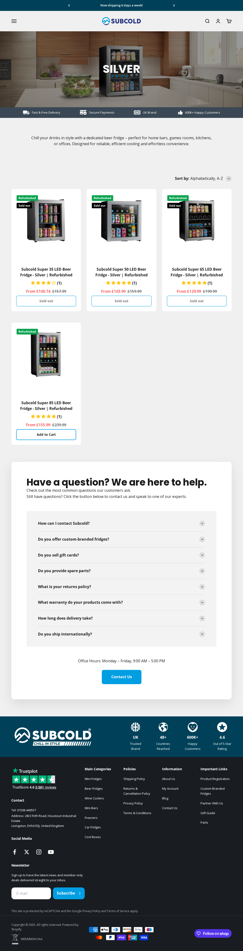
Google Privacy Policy (86, 911)
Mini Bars (91, 808)
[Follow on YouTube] (51, 852)
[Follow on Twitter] (26, 852)
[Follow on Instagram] (39, 852)
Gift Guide (208, 813)
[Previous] (69, 5)
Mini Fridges (93, 779)
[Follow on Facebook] (14, 852)
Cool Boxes (93, 837)
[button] (46, 283)
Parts (204, 822)
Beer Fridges (94, 788)
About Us (168, 779)
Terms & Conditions (137, 813)
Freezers (91, 818)
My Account (170, 788)
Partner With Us (212, 803)
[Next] (174, 5)
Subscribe (66, 893)
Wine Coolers (94, 798)
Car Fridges (93, 827)
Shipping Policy (134, 779)
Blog (165, 798)
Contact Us (121, 676)
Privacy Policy (133, 803)
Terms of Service (118, 911)
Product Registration (215, 779)
